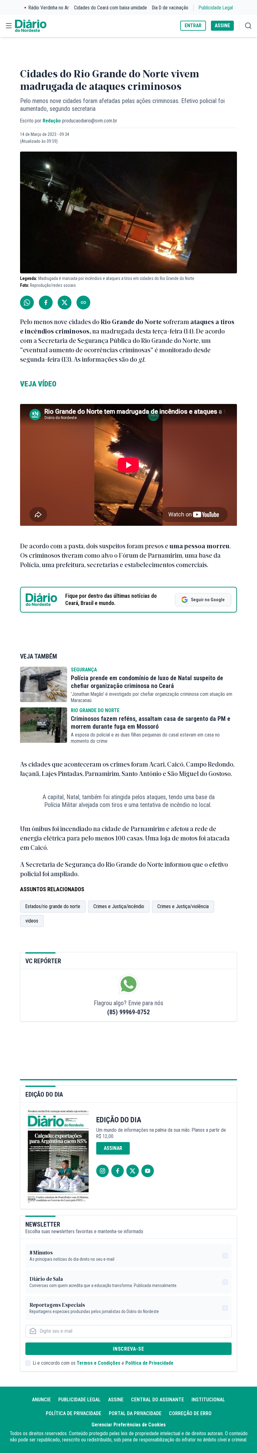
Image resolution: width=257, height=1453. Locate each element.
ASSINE (222, 25)
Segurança (84, 670)
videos (31, 921)
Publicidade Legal (216, 8)
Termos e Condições (98, 1363)
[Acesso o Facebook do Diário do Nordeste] (117, 1171)
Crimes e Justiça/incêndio (118, 906)
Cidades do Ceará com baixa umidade (110, 8)
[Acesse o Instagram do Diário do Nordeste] (102, 1171)
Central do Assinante (157, 1400)
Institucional (208, 1400)
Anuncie (41, 1400)
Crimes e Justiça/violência (183, 906)
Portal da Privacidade (135, 1413)
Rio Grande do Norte (95, 710)
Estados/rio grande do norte (52, 906)
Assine (115, 1400)
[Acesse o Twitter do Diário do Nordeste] (132, 1171)
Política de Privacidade (149, 1363)
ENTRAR (193, 25)
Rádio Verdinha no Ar (49, 8)
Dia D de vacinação (170, 8)
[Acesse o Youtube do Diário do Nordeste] (147, 1171)
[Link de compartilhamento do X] (64, 302)
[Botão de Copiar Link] (83, 302)
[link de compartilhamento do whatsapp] (27, 302)
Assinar (113, 1148)
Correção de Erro (190, 1413)
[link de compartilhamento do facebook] (46, 302)
